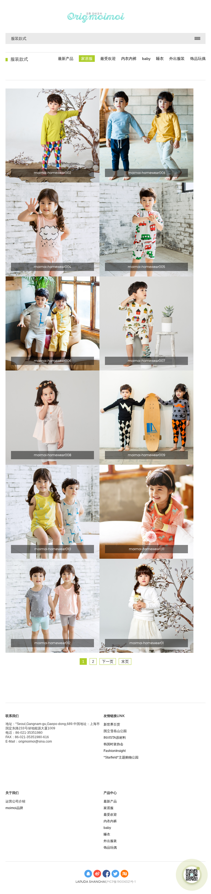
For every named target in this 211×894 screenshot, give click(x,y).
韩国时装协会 (113, 744)
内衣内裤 (129, 58)
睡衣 (160, 58)
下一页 (107, 661)
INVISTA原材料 (115, 738)
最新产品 (65, 58)
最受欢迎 (108, 58)
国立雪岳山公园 (115, 731)
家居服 (87, 58)
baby (146, 58)
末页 (125, 661)
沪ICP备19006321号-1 (121, 882)
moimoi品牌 (14, 808)
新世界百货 (112, 724)
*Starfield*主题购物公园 (121, 757)
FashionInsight (115, 751)
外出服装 (177, 58)
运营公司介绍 (15, 801)
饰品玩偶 (198, 58)
